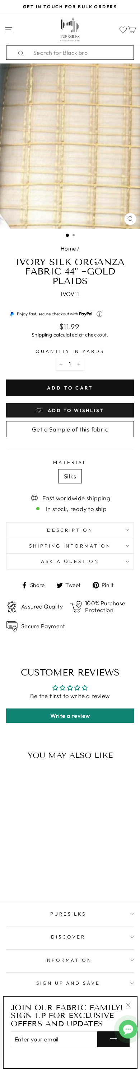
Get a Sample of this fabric (70, 429)
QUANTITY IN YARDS (70, 351)
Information (68, 960)
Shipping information (70, 546)
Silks (70, 476)
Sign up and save (68, 983)
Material (70, 462)
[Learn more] (100, 314)
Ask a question (70, 561)
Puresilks (68, 914)
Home (68, 248)
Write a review (70, 715)
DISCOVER (68, 937)
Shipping (42, 334)
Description (70, 530)
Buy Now (30, 876)
